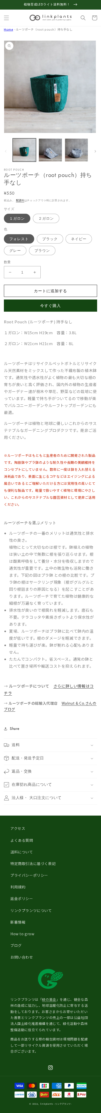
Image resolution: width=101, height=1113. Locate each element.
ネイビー (78, 238)
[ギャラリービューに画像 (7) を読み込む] (76, 150)
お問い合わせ (21, 957)
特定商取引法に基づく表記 (33, 863)
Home (8, 29)
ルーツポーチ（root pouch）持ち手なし (44, 29)
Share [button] (14, 728)
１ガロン (17, 218)
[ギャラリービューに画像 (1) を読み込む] (24, 150)
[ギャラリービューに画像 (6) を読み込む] (50, 150)
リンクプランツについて (31, 910)
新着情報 (17, 922)
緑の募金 (49, 999)
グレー (15, 250)
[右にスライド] (95, 151)
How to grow (22, 933)
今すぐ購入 (50, 306)
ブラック (50, 238)
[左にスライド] (5, 151)
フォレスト (19, 238)
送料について (21, 851)
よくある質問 (21, 840)
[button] (6, 18)
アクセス (17, 828)
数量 (7, 262)
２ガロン (46, 218)
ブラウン (42, 250)
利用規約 (17, 886)
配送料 (20, 200)
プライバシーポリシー (29, 875)
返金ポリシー (21, 898)
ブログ (16, 945)
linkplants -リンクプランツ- (56, 1103)
